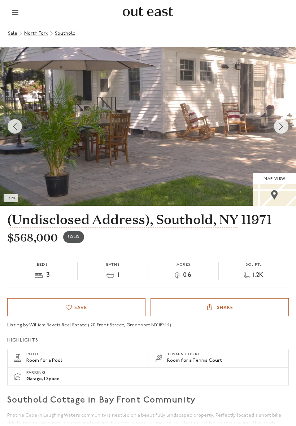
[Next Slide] (281, 126)
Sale (12, 33)
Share (224, 307)
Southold (65, 33)
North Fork (36, 33)
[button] (148, 126)
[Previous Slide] (15, 126)
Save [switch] (80, 307)
